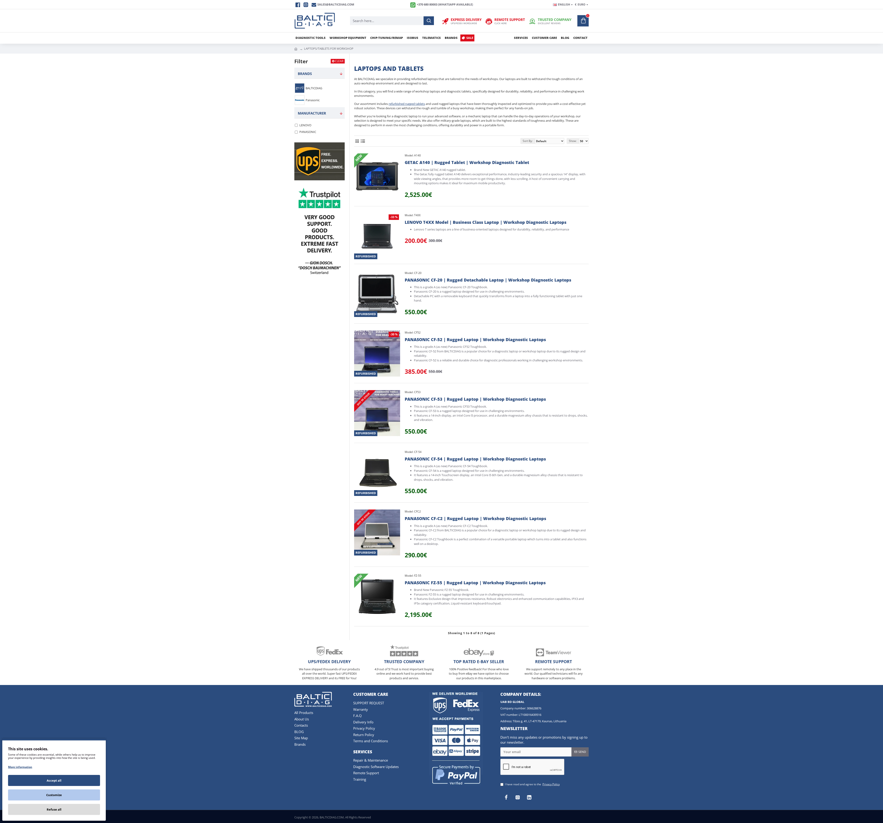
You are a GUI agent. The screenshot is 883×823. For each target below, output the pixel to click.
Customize (54, 795)
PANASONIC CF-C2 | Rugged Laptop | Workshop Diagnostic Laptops (475, 518)
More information (20, 767)
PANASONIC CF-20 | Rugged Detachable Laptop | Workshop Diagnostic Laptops (488, 280)
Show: (572, 141)
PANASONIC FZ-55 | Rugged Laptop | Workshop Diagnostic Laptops (475, 582)
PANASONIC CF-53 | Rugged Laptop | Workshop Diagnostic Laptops (475, 399)
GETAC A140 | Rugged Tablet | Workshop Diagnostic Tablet (467, 162)
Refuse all (54, 809)
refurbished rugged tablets (407, 104)
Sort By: (528, 141)
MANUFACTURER (312, 113)
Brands (305, 73)
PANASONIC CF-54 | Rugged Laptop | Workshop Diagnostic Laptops (475, 459)
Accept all (54, 780)
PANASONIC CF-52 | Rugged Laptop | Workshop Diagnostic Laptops (475, 339)
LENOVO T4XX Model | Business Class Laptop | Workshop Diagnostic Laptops (485, 222)
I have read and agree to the (532, 784)
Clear (339, 61)
